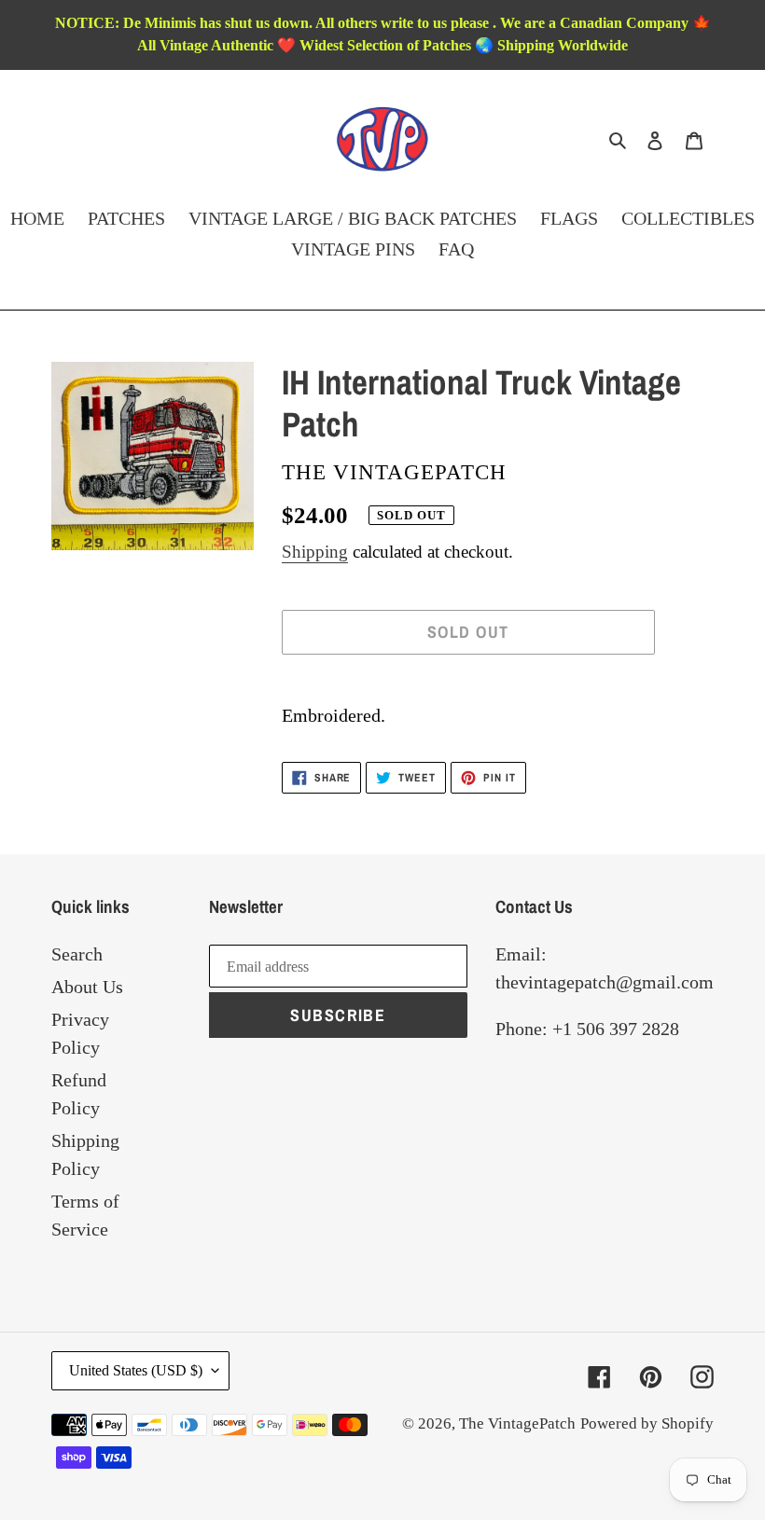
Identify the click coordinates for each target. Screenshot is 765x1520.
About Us (87, 986)
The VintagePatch (517, 1423)
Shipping (315, 551)
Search (77, 954)
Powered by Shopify (647, 1423)
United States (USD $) (135, 1370)
